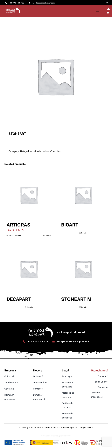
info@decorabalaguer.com (43, 3)
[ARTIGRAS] (28, 195)
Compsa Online (86, 427)
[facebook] (102, 2)
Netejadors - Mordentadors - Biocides (40, 151)
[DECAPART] (28, 269)
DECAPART (19, 299)
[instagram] (107, 2)
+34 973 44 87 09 (16, 3)
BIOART (69, 224)
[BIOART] (83, 195)
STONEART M (76, 299)
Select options (15, 236)
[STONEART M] (83, 269)
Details (48, 236)
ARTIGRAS (18, 224)
